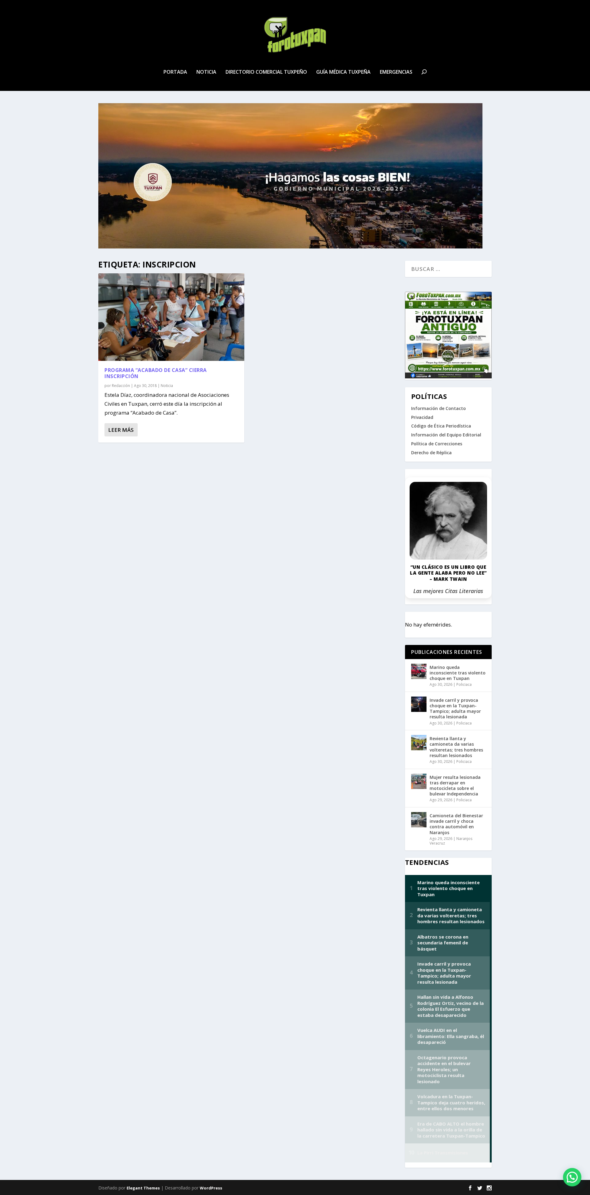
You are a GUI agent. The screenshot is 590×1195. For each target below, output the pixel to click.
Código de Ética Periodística (441, 426)
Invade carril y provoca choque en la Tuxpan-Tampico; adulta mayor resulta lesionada (455, 708)
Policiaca (464, 684)
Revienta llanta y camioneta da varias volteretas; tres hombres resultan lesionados (456, 747)
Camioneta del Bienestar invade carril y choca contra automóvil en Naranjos (456, 824)
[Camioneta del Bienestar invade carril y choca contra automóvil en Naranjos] (419, 819)
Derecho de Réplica (431, 452)
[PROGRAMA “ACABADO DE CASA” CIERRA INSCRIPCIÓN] (171, 317)
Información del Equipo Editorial (446, 435)
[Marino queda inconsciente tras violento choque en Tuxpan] (419, 671)
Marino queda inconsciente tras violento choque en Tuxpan (458, 672)
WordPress (211, 1188)
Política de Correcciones (436, 444)
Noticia (206, 72)
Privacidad (422, 417)
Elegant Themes (143, 1188)
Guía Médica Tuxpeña (343, 72)
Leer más (121, 429)
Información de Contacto (438, 408)
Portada (175, 72)
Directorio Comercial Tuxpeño (266, 72)
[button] (572, 1177)
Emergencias (396, 72)
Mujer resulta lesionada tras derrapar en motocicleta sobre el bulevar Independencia (455, 785)
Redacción (121, 385)
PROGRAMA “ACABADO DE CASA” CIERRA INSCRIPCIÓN (155, 373)
